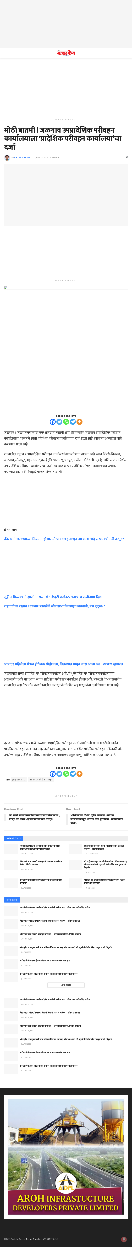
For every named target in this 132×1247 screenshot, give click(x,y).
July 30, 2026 (90, 872)
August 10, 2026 (27, 869)
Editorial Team (22, 157)
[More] (79, 422)
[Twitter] (59, 422)
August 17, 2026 (27, 853)
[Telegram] (73, 422)
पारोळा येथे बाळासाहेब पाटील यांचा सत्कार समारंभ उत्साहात (41, 881)
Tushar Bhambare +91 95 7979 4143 (42, 1239)
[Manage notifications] (124, 1239)
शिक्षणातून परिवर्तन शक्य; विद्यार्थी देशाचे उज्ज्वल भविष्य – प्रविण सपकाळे (104, 847)
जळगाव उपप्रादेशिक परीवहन (40, 779)
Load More (66, 985)
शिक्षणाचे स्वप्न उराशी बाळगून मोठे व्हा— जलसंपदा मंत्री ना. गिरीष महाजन (41, 863)
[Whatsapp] (66, 422)
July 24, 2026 (26, 888)
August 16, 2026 (91, 853)
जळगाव (55, 157)
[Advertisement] (66, 24)
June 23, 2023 (42, 157)
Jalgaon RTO (18, 779)
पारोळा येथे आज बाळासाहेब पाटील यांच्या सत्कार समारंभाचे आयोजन (104, 881)
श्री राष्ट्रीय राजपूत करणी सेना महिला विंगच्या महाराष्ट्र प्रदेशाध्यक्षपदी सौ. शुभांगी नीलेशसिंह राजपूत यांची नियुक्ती (106, 865)
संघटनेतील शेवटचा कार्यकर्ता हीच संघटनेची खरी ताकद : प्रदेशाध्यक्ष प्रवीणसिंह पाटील (40, 847)
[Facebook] (53, 422)
